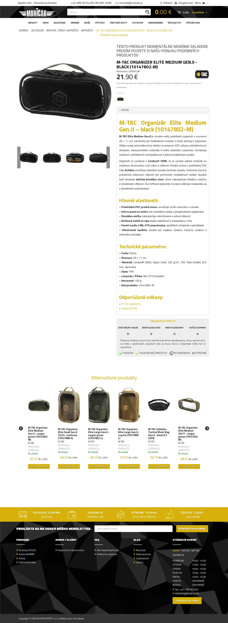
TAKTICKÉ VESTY (118, 22)
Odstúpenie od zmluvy (187, 600)
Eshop (22, 558)
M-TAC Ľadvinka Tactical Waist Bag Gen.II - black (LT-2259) (158, 434)
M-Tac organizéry (131, 304)
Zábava (139, 562)
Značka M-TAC (129, 308)
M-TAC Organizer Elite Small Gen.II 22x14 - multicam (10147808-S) (68, 434)
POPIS (125, 110)
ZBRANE (75, 22)
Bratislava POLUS (27, 550)
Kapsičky (87, 30)
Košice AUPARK (26, 554)
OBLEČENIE (60, 22)
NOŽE (87, 22)
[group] (38, 428)
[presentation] (27, 97)
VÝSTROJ (100, 22)
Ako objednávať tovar (108, 550)
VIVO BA (185, 550)
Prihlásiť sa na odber (192, 529)
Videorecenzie (143, 554)
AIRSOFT (33, 22)
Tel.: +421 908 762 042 (186, 589)
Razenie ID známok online (71, 550)
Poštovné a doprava (107, 554)
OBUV (46, 22)
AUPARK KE (178, 555)
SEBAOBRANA (155, 22)
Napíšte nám (25, 3)
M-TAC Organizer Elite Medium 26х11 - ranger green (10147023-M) (188, 433)
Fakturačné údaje (27, 562)
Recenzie (141, 550)
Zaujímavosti (142, 558)
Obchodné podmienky (45, 3)
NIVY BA (195, 550)
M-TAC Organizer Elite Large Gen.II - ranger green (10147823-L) (98, 434)
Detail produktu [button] (39, 466)
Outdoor (37, 30)
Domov (23, 30)
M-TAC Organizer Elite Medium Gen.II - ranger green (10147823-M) (38, 433)
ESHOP (176, 550)
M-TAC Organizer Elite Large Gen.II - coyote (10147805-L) (128, 434)
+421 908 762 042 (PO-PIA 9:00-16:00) (91, 3)
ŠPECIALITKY (174, 22)
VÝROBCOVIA (193, 22)
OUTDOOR (137, 22)
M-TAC (31, 443)
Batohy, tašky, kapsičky (62, 30)
